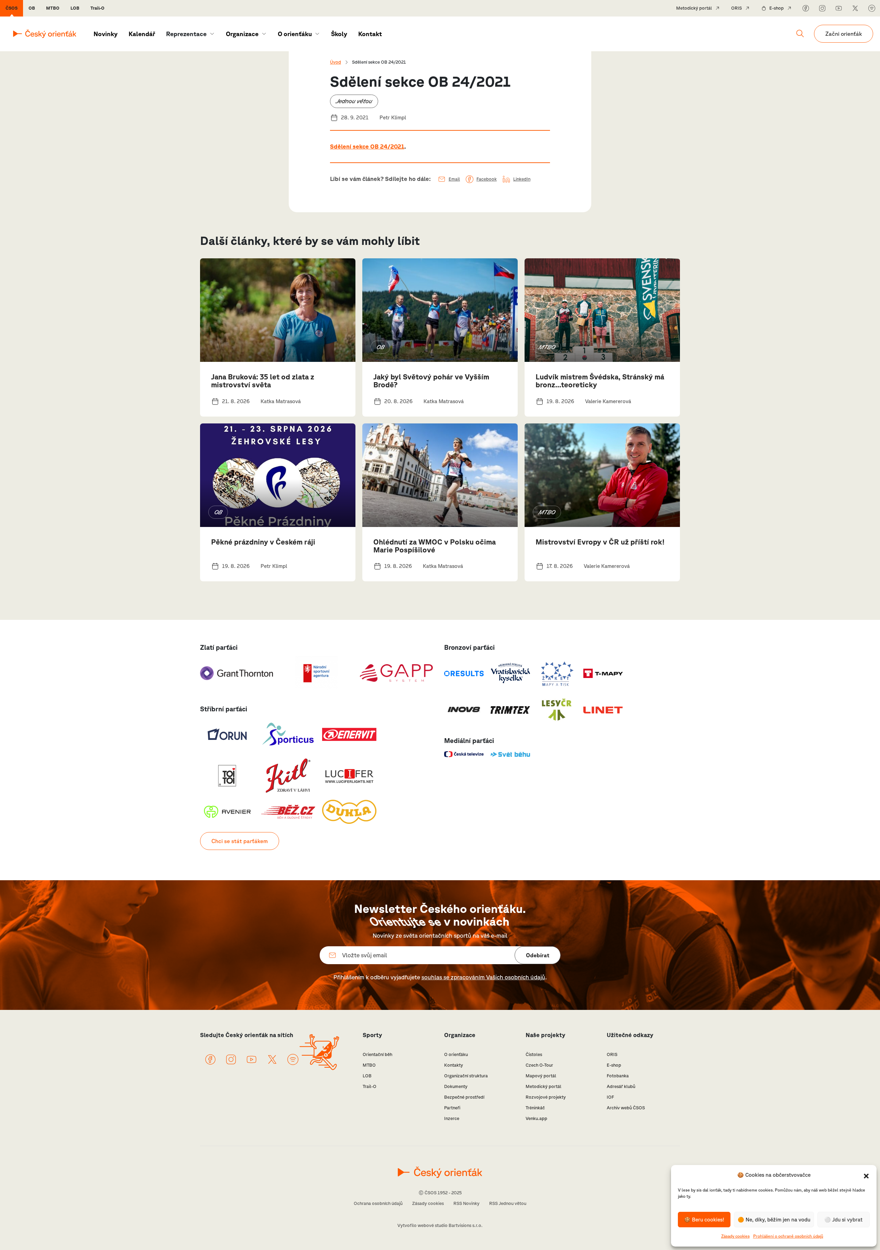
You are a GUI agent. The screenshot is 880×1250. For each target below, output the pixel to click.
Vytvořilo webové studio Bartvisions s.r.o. (440, 1225)
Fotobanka (618, 1075)
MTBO (52, 8)
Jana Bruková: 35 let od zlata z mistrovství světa (262, 381)
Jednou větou (354, 101)
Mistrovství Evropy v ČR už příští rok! (600, 542)
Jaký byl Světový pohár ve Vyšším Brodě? (431, 381)
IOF (610, 1097)
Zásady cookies (735, 1236)
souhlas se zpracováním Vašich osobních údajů (483, 977)
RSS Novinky (466, 1203)
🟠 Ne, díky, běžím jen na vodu (774, 1219)
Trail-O (97, 8)
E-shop (776, 8)
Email (454, 179)
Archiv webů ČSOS (626, 1107)
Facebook (486, 179)
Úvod (335, 62)
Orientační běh (377, 1054)
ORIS (736, 8)
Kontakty (453, 1065)
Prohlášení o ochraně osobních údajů (788, 1236)
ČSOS (12, 8)
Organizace (242, 33)
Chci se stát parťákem (239, 841)
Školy (339, 33)
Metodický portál (694, 8)
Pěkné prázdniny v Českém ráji (263, 542)
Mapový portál (541, 1075)
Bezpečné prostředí (464, 1097)
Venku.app (536, 1118)
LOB (74, 8)
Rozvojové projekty (546, 1097)
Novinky (106, 33)
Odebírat (537, 955)
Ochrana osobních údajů (378, 1203)
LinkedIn (521, 179)
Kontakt (370, 33)
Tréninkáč (535, 1107)
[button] (866, 1175)
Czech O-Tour (539, 1065)
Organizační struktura (466, 1075)
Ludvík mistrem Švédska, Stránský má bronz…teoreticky (600, 381)
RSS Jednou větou (507, 1203)
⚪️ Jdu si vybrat (843, 1219)
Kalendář (142, 33)
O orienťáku (295, 33)
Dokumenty (456, 1086)
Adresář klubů (621, 1086)
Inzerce (451, 1118)
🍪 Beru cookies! (704, 1219)
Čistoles (534, 1054)
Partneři (452, 1107)
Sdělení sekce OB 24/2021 (367, 146)
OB (32, 8)
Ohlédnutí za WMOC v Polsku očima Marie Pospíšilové (434, 546)
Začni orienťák (843, 34)
